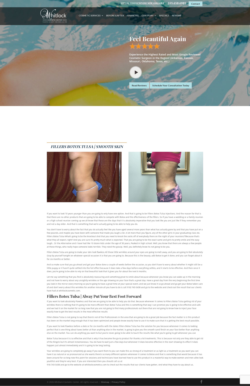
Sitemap (105, 382)
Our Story (147, 15)
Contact (195, 3)
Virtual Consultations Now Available (142, 3)
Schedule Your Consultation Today (170, 85)
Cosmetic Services (90, 15)
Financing (133, 15)
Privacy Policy (118, 382)
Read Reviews (139, 85)
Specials (164, 15)
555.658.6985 (177, 3)
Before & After (115, 15)
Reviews (176, 15)
